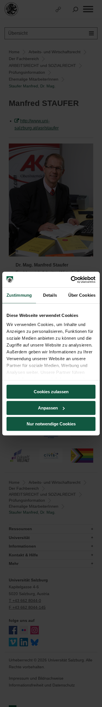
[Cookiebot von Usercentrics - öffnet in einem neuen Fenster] (71, 279)
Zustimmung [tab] (19, 295)
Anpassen (48, 407)
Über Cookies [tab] (81, 295)
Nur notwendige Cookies (51, 423)
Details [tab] (50, 295)
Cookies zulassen (51, 391)
